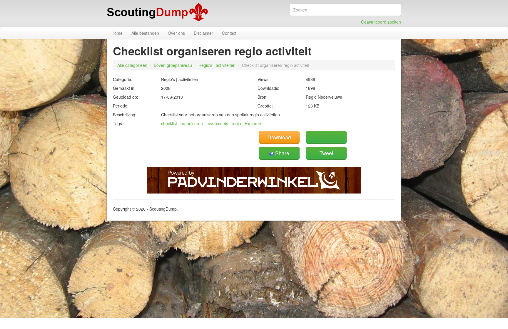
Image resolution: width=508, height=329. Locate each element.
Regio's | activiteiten (216, 65)
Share (281, 153)
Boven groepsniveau (173, 65)
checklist (169, 123)
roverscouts (217, 123)
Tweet (326, 153)
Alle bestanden (145, 33)
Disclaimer (203, 33)
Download (279, 137)
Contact (229, 33)
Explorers (253, 123)
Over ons (176, 33)
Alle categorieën (132, 65)
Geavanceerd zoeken (381, 22)
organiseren (192, 123)
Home (117, 33)
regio (236, 123)
